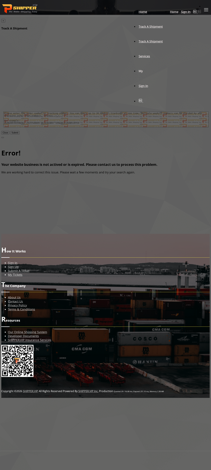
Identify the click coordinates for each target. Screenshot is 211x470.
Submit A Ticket (18, 271)
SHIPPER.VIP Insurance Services (29, 340)
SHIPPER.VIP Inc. (88, 391)
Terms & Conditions (21, 309)
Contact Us (15, 301)
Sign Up (13, 267)
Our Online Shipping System (27, 332)
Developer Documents (23, 336)
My (141, 71)
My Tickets (15, 275)
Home (174, 12)
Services (144, 56)
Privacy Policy (17, 305)
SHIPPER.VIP (30, 391)
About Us (14, 297)
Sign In (185, 12)
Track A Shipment (151, 26)
